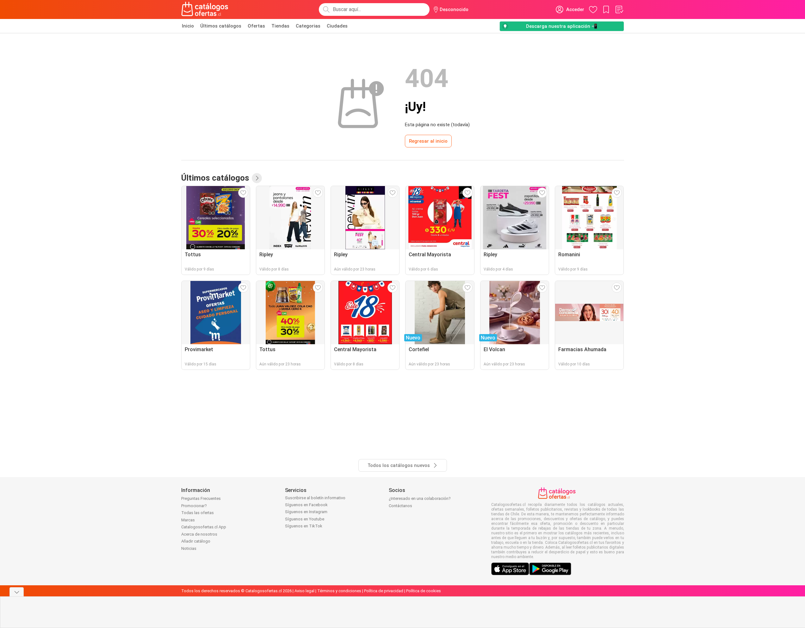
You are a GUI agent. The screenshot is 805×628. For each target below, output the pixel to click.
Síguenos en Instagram (306, 511)
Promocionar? (194, 505)
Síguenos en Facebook (306, 504)
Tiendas (280, 26)
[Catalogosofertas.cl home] (206, 9)
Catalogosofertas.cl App (203, 527)
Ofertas (256, 26)
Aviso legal (304, 590)
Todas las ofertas (197, 512)
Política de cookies (423, 590)
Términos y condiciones (339, 590)
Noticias (188, 548)
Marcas (188, 520)
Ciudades (337, 26)
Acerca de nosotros (199, 534)
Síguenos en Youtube (304, 519)
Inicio (188, 26)
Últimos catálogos (220, 26)
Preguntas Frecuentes (201, 498)
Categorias (308, 26)
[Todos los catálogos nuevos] (257, 178)
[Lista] (619, 9)
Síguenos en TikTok (303, 526)
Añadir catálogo (195, 541)
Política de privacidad (383, 590)
